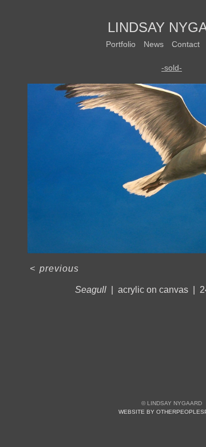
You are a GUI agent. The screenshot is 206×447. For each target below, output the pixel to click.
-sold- (171, 67)
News (154, 44)
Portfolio (121, 44)
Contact (186, 44)
